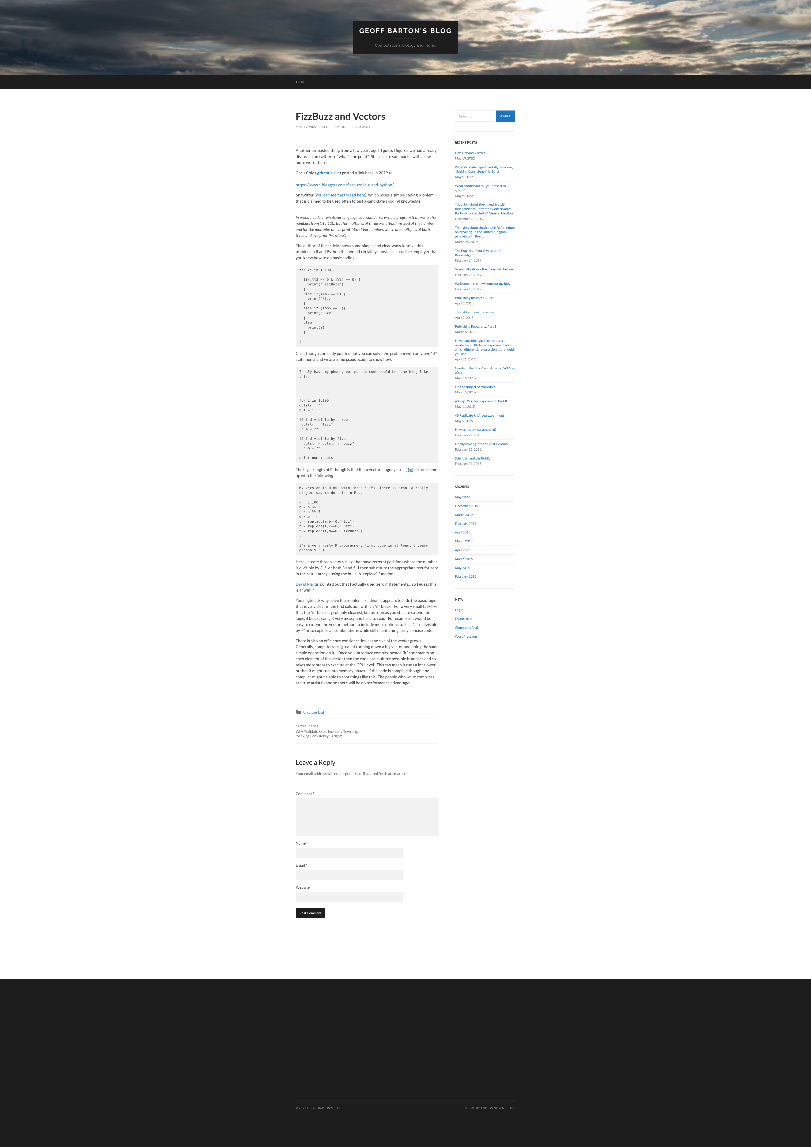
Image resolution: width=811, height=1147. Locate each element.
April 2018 (462, 532)
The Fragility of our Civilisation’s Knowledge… (478, 252)
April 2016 (462, 550)
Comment (305, 793)
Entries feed (463, 618)
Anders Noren (493, 1108)
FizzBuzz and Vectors (470, 153)
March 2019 (464, 515)
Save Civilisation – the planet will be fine (484, 269)
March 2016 (464, 559)
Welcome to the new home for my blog (482, 283)
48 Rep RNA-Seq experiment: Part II (481, 401)
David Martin (307, 584)
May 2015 (462, 568)
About (301, 82)
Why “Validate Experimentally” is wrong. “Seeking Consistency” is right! (327, 731)
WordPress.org (466, 636)
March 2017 (464, 541)
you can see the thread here (340, 194)
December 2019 (466, 506)
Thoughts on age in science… (475, 312)
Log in (459, 610)
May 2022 (462, 497)
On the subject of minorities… (476, 387)
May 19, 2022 (306, 127)
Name (302, 843)
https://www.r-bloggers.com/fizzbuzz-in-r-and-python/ (345, 184)
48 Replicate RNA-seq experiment (479, 415)
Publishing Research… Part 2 (475, 298)
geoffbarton (334, 127)
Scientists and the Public (472, 458)
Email (301, 865)
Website (303, 887)
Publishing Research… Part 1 (475, 326)
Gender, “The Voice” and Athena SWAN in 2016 (485, 370)
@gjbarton (416, 469)
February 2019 (465, 523)
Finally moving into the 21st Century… (482, 444)
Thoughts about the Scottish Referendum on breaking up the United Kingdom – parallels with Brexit (485, 231)
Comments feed (466, 627)
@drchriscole (328, 172)
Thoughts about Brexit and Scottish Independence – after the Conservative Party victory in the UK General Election (484, 208)
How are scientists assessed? (475, 429)
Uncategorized (313, 712)
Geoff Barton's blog (405, 31)
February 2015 (465, 576)
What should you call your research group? (480, 188)
